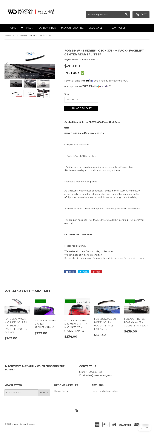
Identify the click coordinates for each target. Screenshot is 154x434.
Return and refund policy (105, 391)
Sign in (122, 7)
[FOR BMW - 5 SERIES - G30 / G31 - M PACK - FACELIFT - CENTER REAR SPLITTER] (16, 83)
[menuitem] (10, 28)
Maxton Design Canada (23, 424)
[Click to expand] (30, 63)
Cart (143, 14)
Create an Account (140, 7)
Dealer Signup (61, 391)
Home (8, 35)
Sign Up (44, 393)
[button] (106, 86)
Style (67, 94)
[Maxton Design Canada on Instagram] (76, 411)
